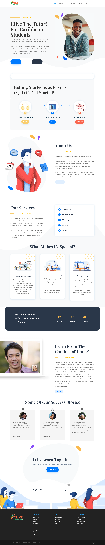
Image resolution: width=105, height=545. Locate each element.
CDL (39, 542)
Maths (59, 76)
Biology (45, 76)
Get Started (52, 469)
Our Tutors (58, 519)
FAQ (56, 523)
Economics (87, 76)
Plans (52, 121)
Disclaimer (80, 523)
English (73, 76)
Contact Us (37, 61)
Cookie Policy (80, 525)
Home (54, 3)
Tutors (66, 3)
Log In (92, 3)
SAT (34, 533)
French (34, 529)
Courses (60, 3)
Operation (57, 521)
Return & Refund (81, 521)
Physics (18, 76)
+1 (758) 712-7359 (36, 490)
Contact (86, 3)
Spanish (35, 531)
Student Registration (76, 3)
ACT (34, 535)
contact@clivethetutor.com (69, 490)
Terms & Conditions (82, 517)
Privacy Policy (80, 519)
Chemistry (32, 76)
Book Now (80, 121)
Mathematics (36, 517)
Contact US (59, 182)
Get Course (15, 61)
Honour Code (58, 517)
